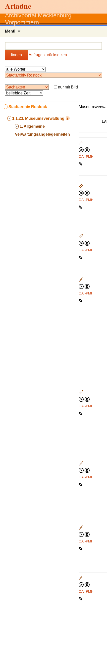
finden (16, 55)
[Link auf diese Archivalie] (81, 163)
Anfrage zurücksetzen (48, 55)
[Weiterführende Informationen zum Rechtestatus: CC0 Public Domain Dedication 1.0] (84, 150)
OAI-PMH (86, 157)
